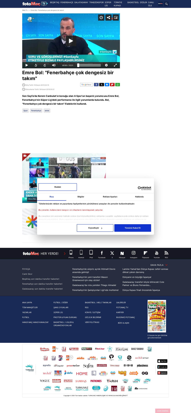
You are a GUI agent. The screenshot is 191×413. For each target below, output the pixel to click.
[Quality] (106, 65)
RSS (86, 307)
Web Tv (25, 10)
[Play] (71, 41)
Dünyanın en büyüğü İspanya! (137, 277)
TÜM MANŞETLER (30, 307)
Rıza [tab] (52, 197)
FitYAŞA (26, 269)
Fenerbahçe (36, 110)
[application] (71, 40)
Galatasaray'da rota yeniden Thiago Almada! (94, 285)
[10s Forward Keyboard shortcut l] (44, 65)
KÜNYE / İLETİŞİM (92, 312)
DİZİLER (143, 2)
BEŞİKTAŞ (54, 2)
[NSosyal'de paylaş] (107, 84)
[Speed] (101, 17)
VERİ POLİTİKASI (92, 322)
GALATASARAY (81, 2)
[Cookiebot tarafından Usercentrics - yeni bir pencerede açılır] (139, 188)
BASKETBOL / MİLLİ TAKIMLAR (98, 302)
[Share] (108, 17)
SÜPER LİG (58, 312)
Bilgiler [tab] (81, 197)
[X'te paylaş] (101, 84)
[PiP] (116, 17)
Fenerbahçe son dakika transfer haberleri (42, 284)
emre (47, 110)
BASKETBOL (133, 2)
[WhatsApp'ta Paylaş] (117, 84)
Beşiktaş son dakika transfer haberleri (40, 279)
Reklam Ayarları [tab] (110, 197)
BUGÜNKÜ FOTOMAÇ (125, 317)
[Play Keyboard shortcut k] (26, 65)
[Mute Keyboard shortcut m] (53, 65)
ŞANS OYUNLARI (61, 307)
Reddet (57, 187)
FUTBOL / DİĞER (61, 302)
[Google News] (86, 84)
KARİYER (120, 312)
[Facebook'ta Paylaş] (96, 84)
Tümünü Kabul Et (133, 228)
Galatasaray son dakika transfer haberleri (42, 288)
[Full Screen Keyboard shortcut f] (115, 65)
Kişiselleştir (93, 228)
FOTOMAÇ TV (122, 307)
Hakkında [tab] (139, 197)
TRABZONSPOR (96, 2)
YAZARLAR (26, 312)
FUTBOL (25, 317)
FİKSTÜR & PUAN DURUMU (65, 317)
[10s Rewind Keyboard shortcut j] (35, 65)
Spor (26, 110)
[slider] (89, 65)
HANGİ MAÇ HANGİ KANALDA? (35, 322)
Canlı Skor (27, 274)
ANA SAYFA (27, 302)
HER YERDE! (49, 253)
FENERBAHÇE (66, 2)
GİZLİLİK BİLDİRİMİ (93, 317)
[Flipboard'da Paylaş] (112, 84)
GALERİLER (121, 302)
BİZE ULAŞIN (123, 323)
